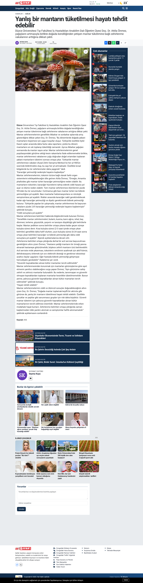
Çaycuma (40, 8)
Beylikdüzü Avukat (90, 553)
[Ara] (123, 8)
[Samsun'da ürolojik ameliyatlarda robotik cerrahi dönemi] (28, 396)
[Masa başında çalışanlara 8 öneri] (76, 419)
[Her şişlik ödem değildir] (52, 396)
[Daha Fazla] (117, 42)
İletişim (86, 548)
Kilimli (55, 8)
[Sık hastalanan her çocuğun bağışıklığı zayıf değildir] (52, 419)
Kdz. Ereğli (30, 8)
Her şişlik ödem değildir (50, 405)
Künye (109, 548)
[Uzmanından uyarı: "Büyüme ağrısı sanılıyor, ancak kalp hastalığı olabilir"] (28, 419)
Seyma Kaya (35, 373)
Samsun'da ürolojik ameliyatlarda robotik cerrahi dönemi (28, 407)
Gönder (21, 509)
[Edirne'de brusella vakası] (76, 396)
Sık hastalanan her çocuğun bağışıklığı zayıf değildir (51, 428)
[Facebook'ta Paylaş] (105, 42)
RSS (19, 577)
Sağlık (27, 14)
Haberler (19, 14)
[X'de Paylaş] (109, 42)
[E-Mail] (30, 378)
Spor (69, 8)
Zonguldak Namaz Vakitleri (65, 553)
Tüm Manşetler (61, 562)
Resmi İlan (77, 8)
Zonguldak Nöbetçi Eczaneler (66, 548)
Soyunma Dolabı (89, 550)
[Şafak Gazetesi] (23, 3)
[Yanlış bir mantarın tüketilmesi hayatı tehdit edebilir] (52, 69)
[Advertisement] (55, 107)
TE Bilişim (124, 577)
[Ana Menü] (126, 8)
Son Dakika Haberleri (63, 564)
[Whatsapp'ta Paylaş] (113, 42)
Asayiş (63, 8)
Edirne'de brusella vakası (74, 405)
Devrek (48, 8)
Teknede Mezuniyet (113, 550)
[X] (21, 564)
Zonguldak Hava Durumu (64, 550)
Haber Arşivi (60, 567)
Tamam (126, 580)
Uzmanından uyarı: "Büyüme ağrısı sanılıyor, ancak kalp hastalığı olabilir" (27, 429)
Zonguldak (19, 8)
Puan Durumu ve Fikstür (64, 560)
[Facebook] (17, 564)
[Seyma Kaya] (22, 375)
